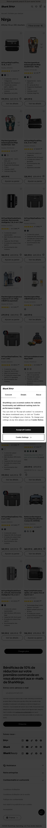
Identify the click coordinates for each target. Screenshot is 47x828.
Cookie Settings (22, 437)
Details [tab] (23, 395)
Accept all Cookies (23, 430)
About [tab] (38, 395)
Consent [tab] (8, 395)
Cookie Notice (37, 420)
